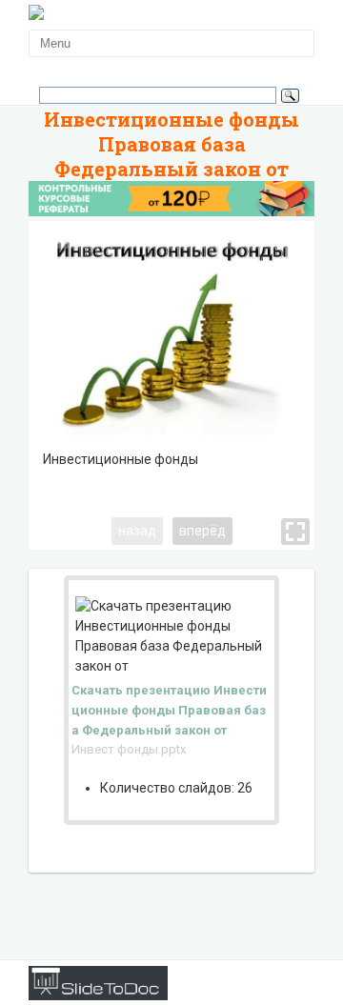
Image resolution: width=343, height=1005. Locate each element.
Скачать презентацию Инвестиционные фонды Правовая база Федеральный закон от (169, 710)
